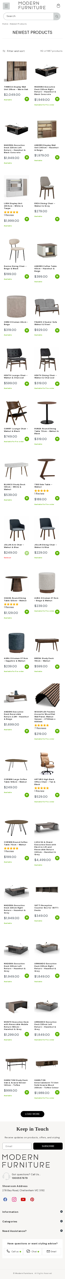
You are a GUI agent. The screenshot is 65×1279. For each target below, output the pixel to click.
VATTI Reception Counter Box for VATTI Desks (46, 908)
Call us (15, 1251)
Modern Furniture (24, 1273)
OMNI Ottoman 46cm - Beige (16, 323)
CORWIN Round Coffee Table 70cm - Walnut (15, 843)
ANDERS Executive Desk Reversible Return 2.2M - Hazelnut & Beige (16, 715)
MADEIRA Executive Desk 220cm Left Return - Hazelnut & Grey (15, 967)
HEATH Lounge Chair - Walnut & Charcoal (16, 376)
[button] (6, 6)
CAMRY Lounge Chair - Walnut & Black (16, 430)
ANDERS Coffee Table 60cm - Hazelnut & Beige (45, 268)
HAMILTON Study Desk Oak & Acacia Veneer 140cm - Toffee (16, 1082)
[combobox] (32, 16)
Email (53, 1251)
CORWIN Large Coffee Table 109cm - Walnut (15, 780)
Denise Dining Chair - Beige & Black (15, 267)
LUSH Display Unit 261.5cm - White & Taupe (13, 206)
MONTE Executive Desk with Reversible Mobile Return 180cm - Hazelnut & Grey (16, 1026)
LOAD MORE (32, 1114)
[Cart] (58, 6)
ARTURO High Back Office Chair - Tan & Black (45, 781)
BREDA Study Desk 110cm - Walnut (44, 659)
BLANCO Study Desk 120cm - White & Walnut (14, 487)
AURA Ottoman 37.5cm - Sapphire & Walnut (16, 659)
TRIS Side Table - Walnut (43, 485)
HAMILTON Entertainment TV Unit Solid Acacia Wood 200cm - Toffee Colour (46, 1084)
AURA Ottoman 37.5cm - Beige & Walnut (46, 599)
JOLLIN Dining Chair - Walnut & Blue (45, 546)
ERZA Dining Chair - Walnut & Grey (44, 204)
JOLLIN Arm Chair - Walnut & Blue (14, 546)
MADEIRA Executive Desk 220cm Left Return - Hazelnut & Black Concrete (15, 149)
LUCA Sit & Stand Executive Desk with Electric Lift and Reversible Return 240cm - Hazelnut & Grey (45, 848)
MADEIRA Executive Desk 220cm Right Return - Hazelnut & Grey (15, 909)
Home (5, 24)
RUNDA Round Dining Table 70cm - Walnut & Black (46, 431)
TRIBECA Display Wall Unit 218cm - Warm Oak (16, 88)
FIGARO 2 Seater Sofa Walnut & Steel (45, 323)
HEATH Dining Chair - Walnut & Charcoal (45, 376)
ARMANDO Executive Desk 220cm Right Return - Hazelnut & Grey (45, 967)
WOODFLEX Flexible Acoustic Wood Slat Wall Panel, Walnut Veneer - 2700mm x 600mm (44, 717)
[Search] (56, 16)
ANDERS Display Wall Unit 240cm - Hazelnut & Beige (46, 147)
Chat (34, 1251)
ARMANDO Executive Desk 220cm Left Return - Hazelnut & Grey (45, 1026)
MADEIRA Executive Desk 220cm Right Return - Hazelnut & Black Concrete (45, 91)
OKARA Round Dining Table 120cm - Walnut (15, 599)
